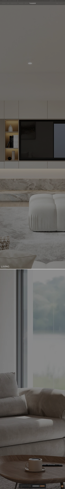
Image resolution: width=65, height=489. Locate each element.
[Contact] (62, 486)
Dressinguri (21, 3)
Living (8, 3)
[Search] (17, 0)
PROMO (57, 3)
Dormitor (26, 3)
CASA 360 (61, 3)
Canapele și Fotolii (14, 3)
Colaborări (14, 0)
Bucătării (4, 3)
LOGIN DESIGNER (4, 0)
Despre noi (9, 0)
